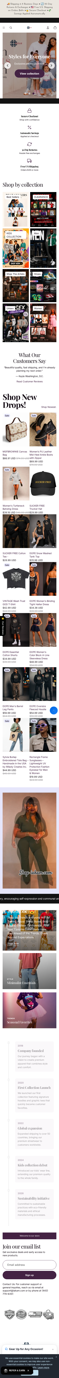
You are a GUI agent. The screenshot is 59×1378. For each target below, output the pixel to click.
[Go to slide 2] (29, 93)
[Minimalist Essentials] (29, 971)
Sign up (29, 1275)
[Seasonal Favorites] (29, 1010)
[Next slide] (51, 65)
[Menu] (4, 28)
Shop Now (13, 943)
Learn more (43, 1367)
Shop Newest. (48, 407)
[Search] (10, 27)
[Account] (47, 27)
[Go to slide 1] (26, 93)
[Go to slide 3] (33, 93)
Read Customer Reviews (30, 381)
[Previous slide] (7, 65)
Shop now (29, 73)
